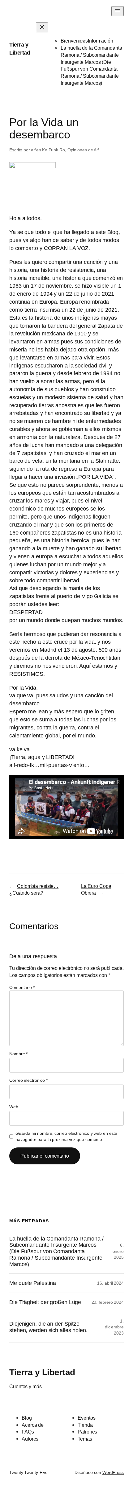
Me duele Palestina (32, 1283)
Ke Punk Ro (53, 149)
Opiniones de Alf (83, 149)
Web (13, 1106)
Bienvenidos (74, 40)
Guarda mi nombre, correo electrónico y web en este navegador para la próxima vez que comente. (66, 1136)
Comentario (22, 987)
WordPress (113, 1472)
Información (100, 40)
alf (33, 149)
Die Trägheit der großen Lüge (45, 1302)
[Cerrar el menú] (42, 27)
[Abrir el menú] (117, 11)
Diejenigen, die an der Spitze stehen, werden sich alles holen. (48, 1327)
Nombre (18, 1053)
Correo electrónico (28, 1080)
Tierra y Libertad (42, 1372)
